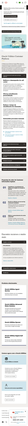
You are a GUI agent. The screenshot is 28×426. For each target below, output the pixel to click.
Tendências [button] (5, 272)
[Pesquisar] (17, 2)
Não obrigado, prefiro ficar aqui (10, 19)
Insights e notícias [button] (7, 242)
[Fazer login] (22, 2)
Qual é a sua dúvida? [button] (9, 399)
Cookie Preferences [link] (5, 413)
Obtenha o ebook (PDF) (8, 260)
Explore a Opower (12, 198)
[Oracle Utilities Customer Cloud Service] (14, 41)
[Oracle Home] (6, 3)
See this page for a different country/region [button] (13, 23)
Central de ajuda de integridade (8, 417)
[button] (2, 2)
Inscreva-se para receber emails (8, 415)
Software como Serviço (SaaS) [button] (10, 169)
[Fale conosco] (25, 2)
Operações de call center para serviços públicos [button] (12, 76)
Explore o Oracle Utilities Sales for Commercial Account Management (16, 223)
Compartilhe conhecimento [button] (9, 268)
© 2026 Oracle (4, 410)
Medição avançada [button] (7, 160)
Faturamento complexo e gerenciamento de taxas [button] (12, 156)
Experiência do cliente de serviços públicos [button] (11, 144)
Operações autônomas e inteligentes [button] (11, 165)
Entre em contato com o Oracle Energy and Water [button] (12, 31)
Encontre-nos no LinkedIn (10, 376)
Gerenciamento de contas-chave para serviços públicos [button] (11, 150)
